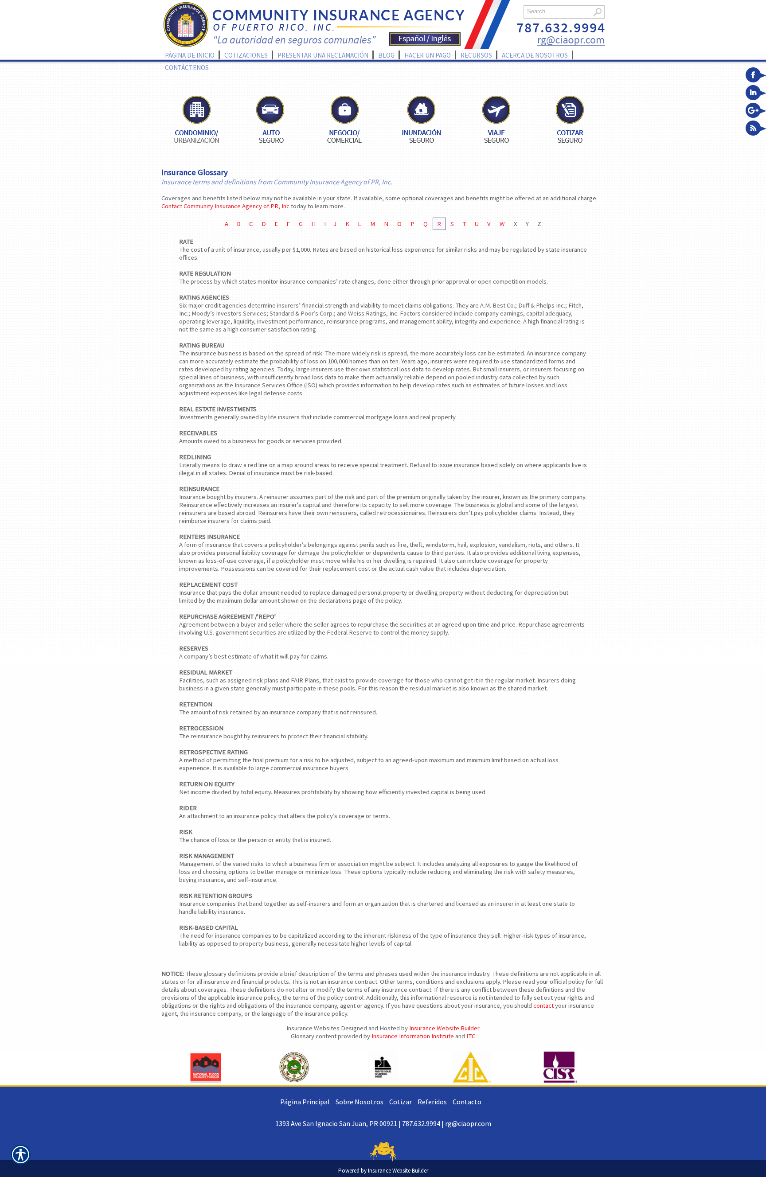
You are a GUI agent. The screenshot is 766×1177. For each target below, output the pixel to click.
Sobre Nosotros (359, 1101)
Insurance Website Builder (444, 1028)
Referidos (432, 1101)
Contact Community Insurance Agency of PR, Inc (225, 206)
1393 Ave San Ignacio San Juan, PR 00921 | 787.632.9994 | (360, 1123)
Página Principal (305, 1101)
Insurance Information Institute (412, 1036)
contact (543, 1005)
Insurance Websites (313, 1028)
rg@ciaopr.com (468, 1123)
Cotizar (400, 1101)
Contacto (467, 1101)
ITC (470, 1036)
